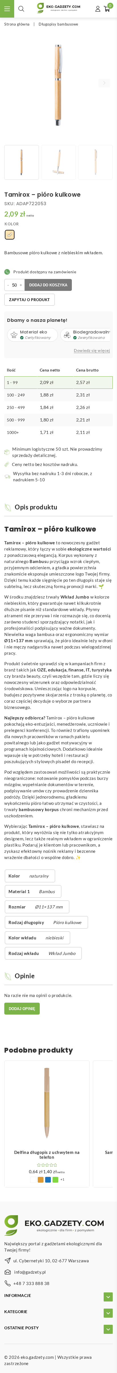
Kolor (12, 224)
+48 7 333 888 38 (31, 1283)
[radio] (9, 234)
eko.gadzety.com (37, 1357)
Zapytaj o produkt (29, 299)
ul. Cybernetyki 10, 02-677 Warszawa (51, 1260)
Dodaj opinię (22, 1009)
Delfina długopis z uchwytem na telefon (47, 1155)
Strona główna (17, 24)
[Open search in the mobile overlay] (21, 8)
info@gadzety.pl (30, 1272)
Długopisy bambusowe (58, 24)
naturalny (39, 875)
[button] (104, 83)
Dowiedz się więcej (92, 350)
